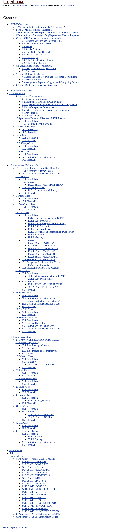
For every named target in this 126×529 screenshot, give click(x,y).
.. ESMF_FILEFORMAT (43, 287)
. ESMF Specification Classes (37, 60)
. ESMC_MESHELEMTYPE (39, 489)
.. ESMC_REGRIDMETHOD (45, 184)
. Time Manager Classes (35, 345)
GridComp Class (25, 126)
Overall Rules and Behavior (30, 74)
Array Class (23, 195)
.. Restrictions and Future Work (45, 301)
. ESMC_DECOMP (33, 467)
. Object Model (30, 115)
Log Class (22, 406)
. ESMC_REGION (33, 500)
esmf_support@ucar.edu (15, 527)
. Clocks (27, 353)
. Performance (30, 112)
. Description (30, 121)
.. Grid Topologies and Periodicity (47, 223)
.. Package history (39, 400)
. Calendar (28, 348)
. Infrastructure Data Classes (37, 171)
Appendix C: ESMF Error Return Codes (37, 516)
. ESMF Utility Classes (34, 63)
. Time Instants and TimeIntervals (39, 350)
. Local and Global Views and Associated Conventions (49, 76)
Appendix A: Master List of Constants (35, 458)
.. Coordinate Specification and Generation (51, 231)
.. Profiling (35, 436)
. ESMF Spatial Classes (34, 54)
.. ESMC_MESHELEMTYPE (45, 284)
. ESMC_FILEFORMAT (36, 469)
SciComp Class (24, 143)
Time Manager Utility (27, 342)
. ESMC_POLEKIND (35, 494)
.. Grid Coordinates (39, 229)
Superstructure (17, 93)
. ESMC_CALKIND (34, 461)
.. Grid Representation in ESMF (46, 218)
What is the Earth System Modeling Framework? (40, 27)
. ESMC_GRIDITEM (34, 472)
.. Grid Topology (38, 265)
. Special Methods (31, 49)
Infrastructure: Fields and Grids (25, 165)
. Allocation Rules (31, 79)
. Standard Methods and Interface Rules (42, 41)
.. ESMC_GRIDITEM (41, 245)
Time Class (22, 370)
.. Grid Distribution (39, 226)
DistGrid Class (24, 309)
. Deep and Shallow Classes (36, 43)
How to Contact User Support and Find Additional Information (47, 32)
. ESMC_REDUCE (34, 497)
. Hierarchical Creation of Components (42, 101)
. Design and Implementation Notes (41, 173)
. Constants (28, 71)
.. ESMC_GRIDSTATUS (43, 248)
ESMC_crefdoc (41, 5)
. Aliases (27, 46)
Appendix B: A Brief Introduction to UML (38, 514)
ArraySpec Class (25, 204)
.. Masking (35, 237)
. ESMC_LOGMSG (34, 486)
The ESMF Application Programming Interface (39, 38)
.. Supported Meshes (40, 278)
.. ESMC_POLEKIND (41, 251)
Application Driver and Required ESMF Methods (41, 118)
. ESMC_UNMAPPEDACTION (40, 511)
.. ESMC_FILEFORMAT (43, 256)
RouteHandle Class (26, 317)
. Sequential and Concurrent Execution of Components (49, 104)
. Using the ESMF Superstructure (39, 68)
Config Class (23, 395)
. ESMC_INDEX (32, 478)
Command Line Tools (20, 90)
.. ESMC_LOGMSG (40, 417)
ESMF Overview (18, 24)
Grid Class (22, 212)
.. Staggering (36, 234)
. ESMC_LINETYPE (34, 480)
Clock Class (23, 386)
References (15, 450)
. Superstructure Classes (34, 99)
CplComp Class (25, 135)
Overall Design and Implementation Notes (37, 85)
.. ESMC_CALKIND (41, 364)
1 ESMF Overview (19, 5)
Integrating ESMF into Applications (34, 65)
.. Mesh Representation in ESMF (46, 276)
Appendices (16, 456)
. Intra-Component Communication (40, 107)
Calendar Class (24, 356)
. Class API (29, 132)
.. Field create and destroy (43, 190)
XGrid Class (23, 292)
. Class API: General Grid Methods (40, 267)
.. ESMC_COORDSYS (42, 243)
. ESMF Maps (30, 57)
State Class (22, 151)
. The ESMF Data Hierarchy (37, 52)
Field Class (22, 176)
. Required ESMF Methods (37, 124)
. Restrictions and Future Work (38, 157)
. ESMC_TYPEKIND (35, 508)
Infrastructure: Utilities (21, 337)
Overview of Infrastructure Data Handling (37, 168)
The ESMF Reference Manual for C (34, 29)
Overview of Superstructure (30, 96)
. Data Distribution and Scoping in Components (46, 110)
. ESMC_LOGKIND (34, 483)
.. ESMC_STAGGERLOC (43, 254)
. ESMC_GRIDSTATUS (36, 475)
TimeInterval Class (26, 378)
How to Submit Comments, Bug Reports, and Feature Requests (47, 35)
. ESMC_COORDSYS (35, 464)
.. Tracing (35, 439)
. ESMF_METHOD (34, 492)
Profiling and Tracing (27, 431)
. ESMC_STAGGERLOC (37, 505)
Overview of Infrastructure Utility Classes (37, 339)
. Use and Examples (33, 187)
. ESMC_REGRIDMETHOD (39, 503)
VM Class (22, 422)
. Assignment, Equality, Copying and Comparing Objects (50, 82)
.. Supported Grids (39, 220)
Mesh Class (23, 270)
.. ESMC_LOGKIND (41, 414)
